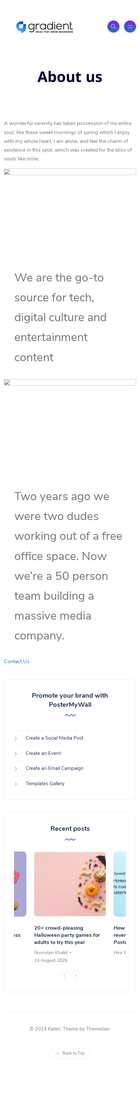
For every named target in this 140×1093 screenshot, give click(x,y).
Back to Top (74, 1053)
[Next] (75, 975)
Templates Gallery (45, 783)
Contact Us (17, 661)
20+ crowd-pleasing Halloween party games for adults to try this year (67, 935)
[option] (70, 908)
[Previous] (64, 975)
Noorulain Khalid (50, 953)
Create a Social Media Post (54, 738)
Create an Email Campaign (55, 768)
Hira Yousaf (125, 953)
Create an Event (43, 753)
